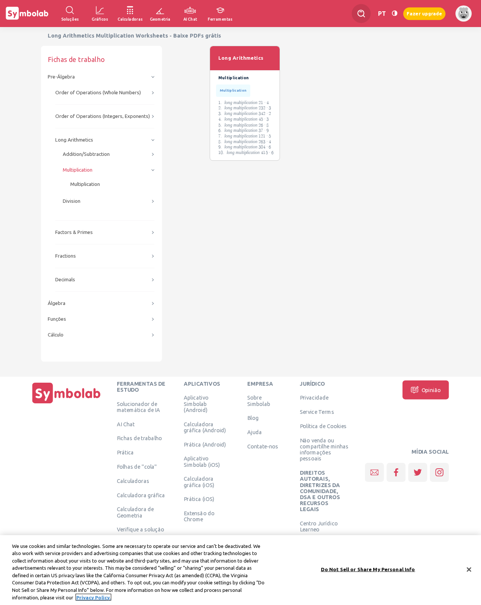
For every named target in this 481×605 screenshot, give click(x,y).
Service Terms (317, 412)
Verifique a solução (140, 530)
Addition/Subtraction (86, 154)
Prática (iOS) (199, 499)
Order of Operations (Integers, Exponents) (102, 116)
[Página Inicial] (66, 403)
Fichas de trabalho (139, 438)
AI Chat (126, 424)
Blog (253, 418)
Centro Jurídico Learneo (319, 527)
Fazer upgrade (424, 13)
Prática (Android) (205, 444)
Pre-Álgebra (61, 77)
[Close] (469, 569)
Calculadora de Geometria (135, 512)
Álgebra (56, 303)
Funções (57, 319)
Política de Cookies (323, 426)
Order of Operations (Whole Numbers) (98, 92)
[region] (240, 570)
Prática (125, 453)
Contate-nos (262, 446)
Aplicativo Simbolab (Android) (196, 404)
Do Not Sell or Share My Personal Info (368, 569)
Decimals (65, 279)
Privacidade (314, 398)
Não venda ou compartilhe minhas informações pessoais (324, 449)
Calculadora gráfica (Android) (205, 427)
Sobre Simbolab (258, 401)
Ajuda (254, 432)
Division (71, 201)
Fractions (65, 256)
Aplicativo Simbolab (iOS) (202, 462)
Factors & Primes (74, 232)
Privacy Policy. (93, 597)
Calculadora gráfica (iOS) (199, 482)
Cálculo (56, 335)
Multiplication (77, 170)
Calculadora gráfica (141, 495)
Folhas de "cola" (137, 466)
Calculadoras (133, 481)
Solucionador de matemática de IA (138, 407)
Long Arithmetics (74, 140)
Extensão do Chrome (199, 516)
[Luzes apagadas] (394, 13)
